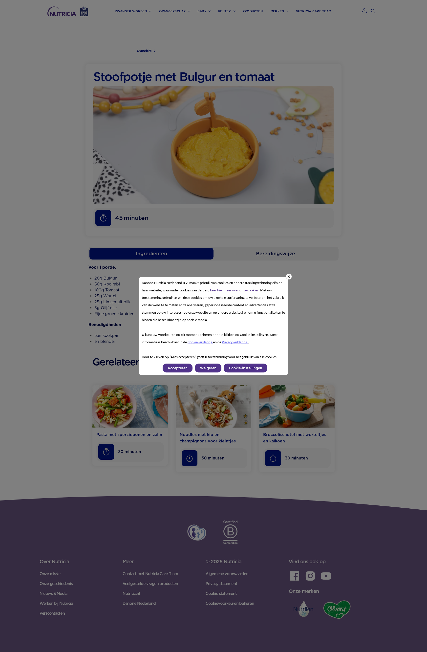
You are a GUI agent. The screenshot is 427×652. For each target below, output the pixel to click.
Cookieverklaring (200, 342)
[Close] (289, 277)
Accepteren (178, 368)
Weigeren (208, 368)
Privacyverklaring (235, 342)
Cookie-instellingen (245, 368)
